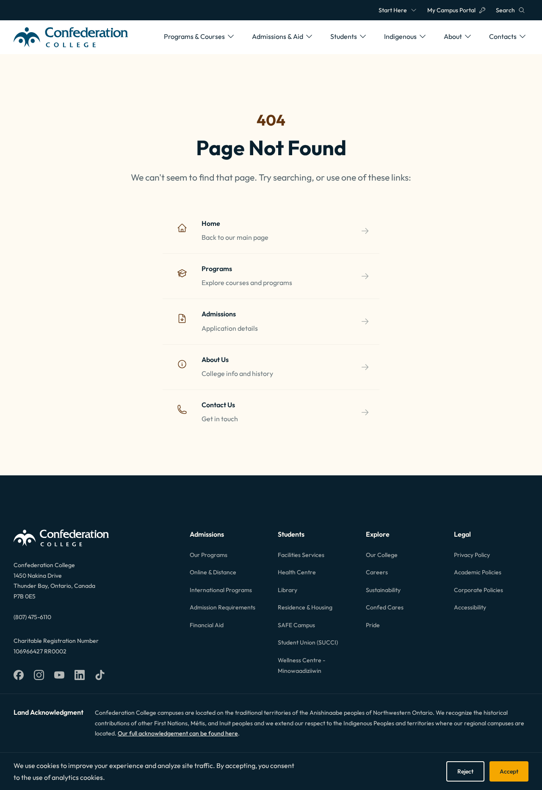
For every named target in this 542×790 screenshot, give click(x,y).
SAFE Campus (296, 625)
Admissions (219, 314)
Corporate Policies (478, 590)
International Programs (221, 590)
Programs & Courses (194, 36)
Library (287, 590)
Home (211, 223)
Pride (373, 625)
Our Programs (208, 555)
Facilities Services (301, 555)
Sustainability (383, 590)
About (453, 36)
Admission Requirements (222, 607)
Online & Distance (213, 572)
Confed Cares (385, 607)
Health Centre (297, 572)
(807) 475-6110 (32, 617)
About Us (215, 359)
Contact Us (218, 404)
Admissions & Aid (277, 36)
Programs (217, 268)
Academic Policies (477, 572)
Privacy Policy (472, 555)
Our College (382, 555)
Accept (509, 771)
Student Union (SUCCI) (308, 642)
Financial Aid (207, 625)
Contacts (503, 36)
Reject (465, 771)
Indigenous (400, 36)
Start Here (393, 10)
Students (343, 36)
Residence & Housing (305, 607)
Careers (377, 572)
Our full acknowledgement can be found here (178, 733)
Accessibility (470, 607)
